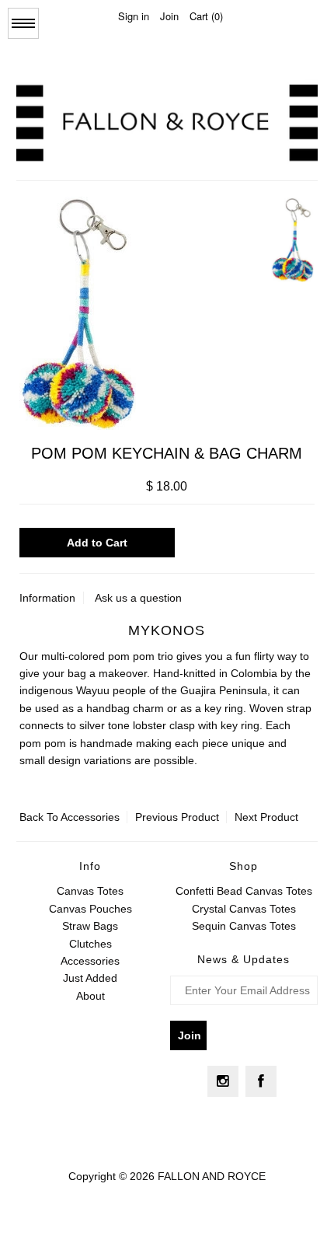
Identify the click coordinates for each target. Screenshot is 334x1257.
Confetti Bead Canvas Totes (244, 891)
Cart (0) (206, 16)
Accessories (90, 817)
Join (169, 16)
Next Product (266, 817)
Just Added (90, 978)
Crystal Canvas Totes (244, 909)
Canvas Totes (90, 891)
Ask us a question (138, 598)
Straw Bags (90, 926)
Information (47, 598)
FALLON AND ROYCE (212, 1176)
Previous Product (177, 817)
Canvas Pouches (90, 909)
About (90, 996)
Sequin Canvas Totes (244, 926)
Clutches (90, 944)
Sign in (133, 16)
